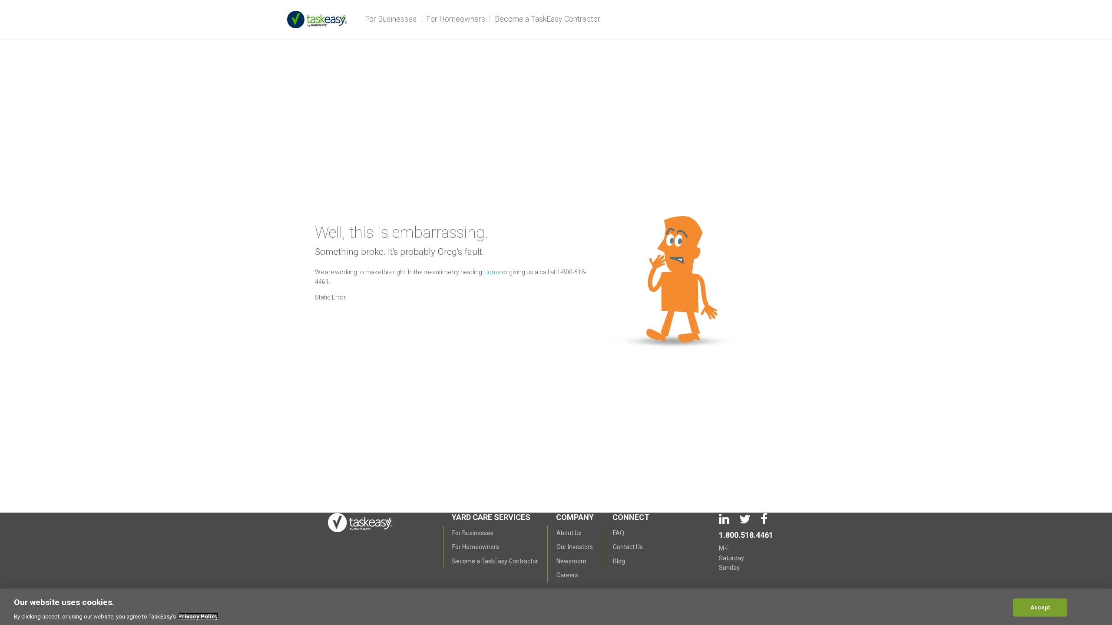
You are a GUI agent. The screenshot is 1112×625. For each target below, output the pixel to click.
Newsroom (571, 561)
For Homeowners (475, 546)
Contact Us (628, 546)
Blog (619, 561)
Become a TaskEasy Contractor (547, 18)
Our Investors (574, 546)
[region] (556, 607)
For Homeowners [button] (455, 18)
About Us (569, 533)
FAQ (618, 533)
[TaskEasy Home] (323, 16)
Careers (567, 575)
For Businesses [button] (391, 18)
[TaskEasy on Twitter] (745, 521)
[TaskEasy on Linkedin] (725, 521)
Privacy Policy (198, 616)
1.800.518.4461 (746, 534)
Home (491, 272)
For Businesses (472, 533)
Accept (1040, 607)
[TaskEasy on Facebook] (764, 521)
